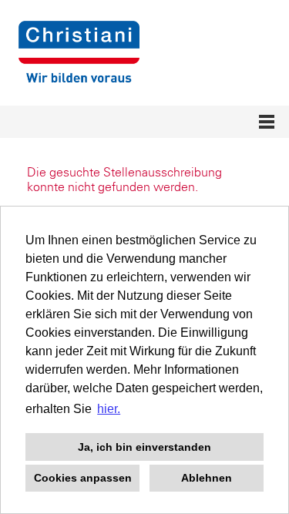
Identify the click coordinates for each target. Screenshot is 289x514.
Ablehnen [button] (206, 478)
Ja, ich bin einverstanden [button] (144, 447)
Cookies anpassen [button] (83, 478)
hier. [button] (108, 408)
